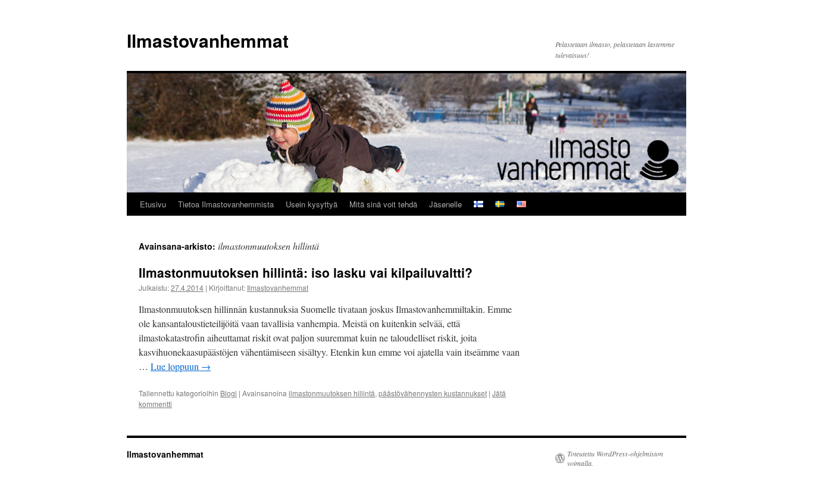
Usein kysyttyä (311, 204)
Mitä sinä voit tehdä (383, 204)
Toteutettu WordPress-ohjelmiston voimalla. (615, 458)
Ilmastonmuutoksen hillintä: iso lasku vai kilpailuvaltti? (306, 272)
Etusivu (153, 204)
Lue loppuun (181, 366)
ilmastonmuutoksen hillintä (332, 393)
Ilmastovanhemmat (208, 40)
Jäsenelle (445, 204)
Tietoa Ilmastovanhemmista (226, 204)
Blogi (228, 393)
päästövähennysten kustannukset (433, 393)
